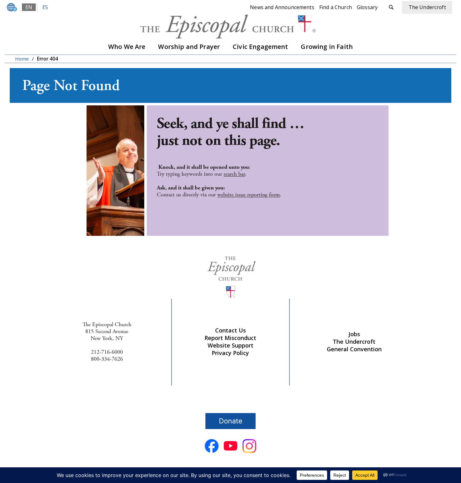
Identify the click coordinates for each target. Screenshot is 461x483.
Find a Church (335, 7)
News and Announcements (282, 7)
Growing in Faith (327, 46)
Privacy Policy (230, 353)
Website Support (230, 345)
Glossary (367, 7)
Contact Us (230, 330)
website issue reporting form (248, 194)
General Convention (354, 349)
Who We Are (127, 46)
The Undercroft (354, 341)
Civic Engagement (260, 46)
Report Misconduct (230, 338)
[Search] (391, 7)
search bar (234, 174)
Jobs (354, 334)
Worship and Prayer (189, 46)
